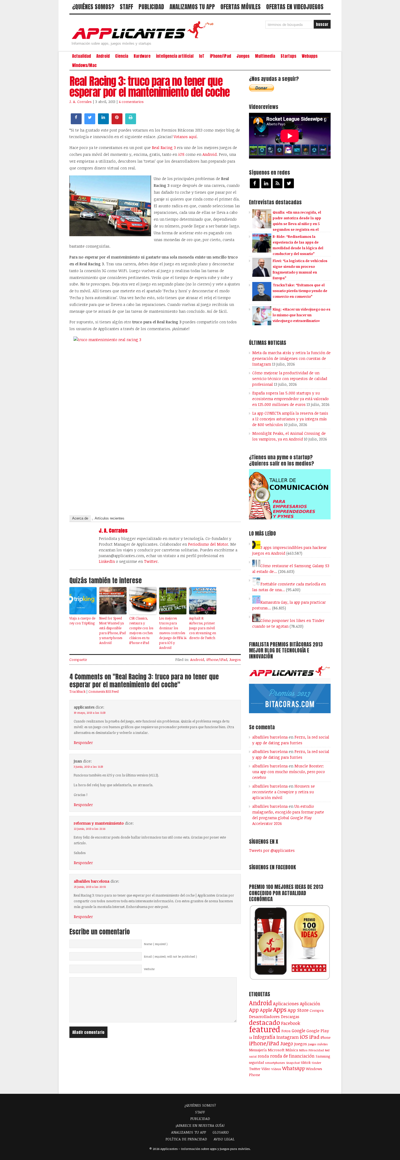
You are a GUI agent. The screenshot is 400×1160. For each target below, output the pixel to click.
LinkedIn (107, 561)
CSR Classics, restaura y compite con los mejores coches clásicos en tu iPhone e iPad (141, 630)
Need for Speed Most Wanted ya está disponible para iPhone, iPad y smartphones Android (112, 630)
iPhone (325, 1037)
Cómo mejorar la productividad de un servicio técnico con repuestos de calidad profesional (289, 378)
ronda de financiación (292, 1056)
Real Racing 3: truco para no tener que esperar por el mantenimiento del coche (149, 86)
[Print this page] (130, 122)
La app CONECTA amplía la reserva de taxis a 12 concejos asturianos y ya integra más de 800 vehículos (290, 419)
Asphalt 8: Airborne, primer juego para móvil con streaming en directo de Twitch (202, 628)
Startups (288, 56)
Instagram (287, 1037)
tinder (316, 1063)
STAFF (126, 6)
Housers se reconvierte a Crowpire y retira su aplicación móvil (283, 792)
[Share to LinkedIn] (103, 122)
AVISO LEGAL (224, 1139)
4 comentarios (131, 101)
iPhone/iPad (220, 56)
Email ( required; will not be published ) (170, 956)
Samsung (323, 1056)
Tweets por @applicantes (272, 850)
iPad (314, 1036)
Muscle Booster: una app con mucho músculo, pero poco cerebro (288, 771)
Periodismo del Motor (208, 544)
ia (250, 1037)
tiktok (306, 1062)
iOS (180, 154)
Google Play (317, 1030)
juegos (300, 1043)
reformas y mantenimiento (99, 823)
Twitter (151, 561)
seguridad (256, 1062)
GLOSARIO (221, 1132)
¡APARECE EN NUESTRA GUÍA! (200, 1125)
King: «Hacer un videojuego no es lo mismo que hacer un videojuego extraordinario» (301, 315)
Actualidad (81, 56)
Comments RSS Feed (103, 691)
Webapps (310, 56)
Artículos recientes (109, 518)
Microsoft (276, 1049)
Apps (280, 1009)
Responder (83, 742)
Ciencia (121, 56)
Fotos (286, 1030)
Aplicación (310, 1004)
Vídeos (276, 1069)
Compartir (78, 659)
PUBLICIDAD (151, 6)
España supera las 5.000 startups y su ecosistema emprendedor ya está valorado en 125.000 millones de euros (290, 398)
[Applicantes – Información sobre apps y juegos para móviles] (144, 39)
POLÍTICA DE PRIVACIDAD (186, 1139)
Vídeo (265, 1069)
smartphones (275, 1063)
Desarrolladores (264, 1016)
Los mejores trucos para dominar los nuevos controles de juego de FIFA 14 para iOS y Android (172, 633)
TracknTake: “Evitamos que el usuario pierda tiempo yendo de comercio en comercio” (300, 291)
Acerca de (80, 518)
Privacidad (316, 1050)
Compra (317, 1010)
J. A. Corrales (80, 101)
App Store (298, 1010)
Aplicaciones (286, 1004)
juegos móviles (318, 1044)
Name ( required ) (156, 944)
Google (298, 1031)
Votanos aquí (185, 136)
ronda (263, 1056)
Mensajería (258, 1049)
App (254, 1009)
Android (103, 56)
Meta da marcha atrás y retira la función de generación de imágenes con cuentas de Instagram (291, 358)
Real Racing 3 (163, 147)
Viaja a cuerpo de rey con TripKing (82, 620)
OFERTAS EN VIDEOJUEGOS (295, 6)
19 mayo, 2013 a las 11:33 (89, 713)
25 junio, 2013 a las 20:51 (90, 887)
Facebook (290, 1023)
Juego (286, 1043)
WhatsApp (293, 1068)
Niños (303, 1050)
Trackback (77, 691)
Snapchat (293, 1063)
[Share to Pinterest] (117, 122)
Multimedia (265, 56)
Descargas (290, 1016)
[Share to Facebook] (76, 122)
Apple (266, 1010)
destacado (264, 1022)
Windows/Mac (84, 65)
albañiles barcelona (91, 881)
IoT (201, 56)
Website (149, 969)
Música (291, 1049)
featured (264, 1029)
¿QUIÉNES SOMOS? (93, 6)
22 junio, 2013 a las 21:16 (89, 829)
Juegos (243, 56)
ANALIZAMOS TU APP (192, 6)
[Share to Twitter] (89, 122)
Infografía (264, 1037)
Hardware (142, 56)
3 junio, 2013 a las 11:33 (88, 767)
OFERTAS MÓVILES (240, 6)
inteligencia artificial (174, 56)
